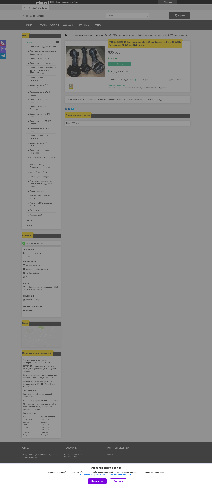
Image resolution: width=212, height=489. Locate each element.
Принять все (97, 481)
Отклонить (118, 481)
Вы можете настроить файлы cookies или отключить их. (105, 475)
